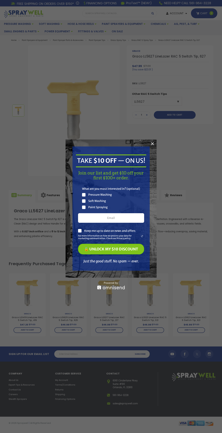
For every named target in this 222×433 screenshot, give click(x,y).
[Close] (152, 144)
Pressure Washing (100, 194)
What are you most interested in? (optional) (111, 188)
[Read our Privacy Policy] (142, 236)
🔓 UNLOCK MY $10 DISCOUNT (111, 249)
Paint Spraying (98, 207)
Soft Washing (97, 201)
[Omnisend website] (111, 285)
